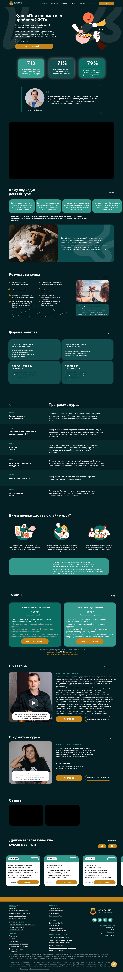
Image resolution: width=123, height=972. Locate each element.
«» (19, 913)
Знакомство (54, 3)
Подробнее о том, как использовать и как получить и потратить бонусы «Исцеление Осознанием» (62, 654)
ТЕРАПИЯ (52, 920)
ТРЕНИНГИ (53, 905)
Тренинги (83, 3)
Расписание (43, 3)
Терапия (73, 3)
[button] (33, 703)
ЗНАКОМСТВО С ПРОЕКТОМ (14, 906)
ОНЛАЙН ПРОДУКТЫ (16, 922)
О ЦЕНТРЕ (12, 933)
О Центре (92, 3)
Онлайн (64, 3)
